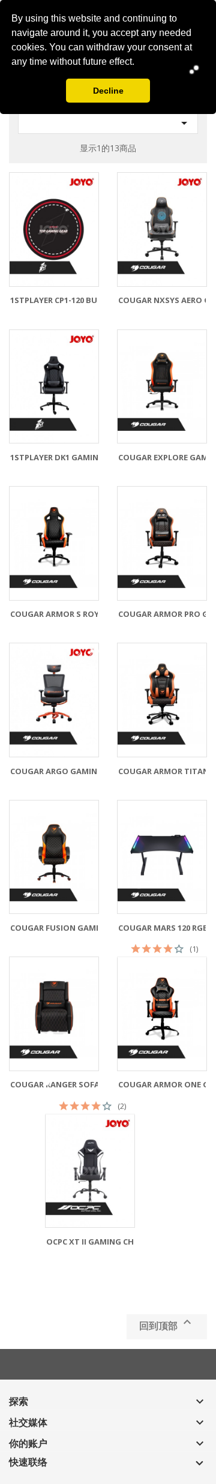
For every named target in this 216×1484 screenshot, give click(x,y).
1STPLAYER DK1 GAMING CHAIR (70, 457)
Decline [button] (108, 90)
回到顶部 (166, 1323)
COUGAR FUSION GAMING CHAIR (73, 928)
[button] (138, 63)
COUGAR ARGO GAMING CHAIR (69, 771)
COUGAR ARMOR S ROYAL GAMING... (80, 614)
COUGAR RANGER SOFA (55, 1084)
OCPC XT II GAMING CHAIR (96, 1241)
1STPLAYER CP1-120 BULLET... (66, 300)
